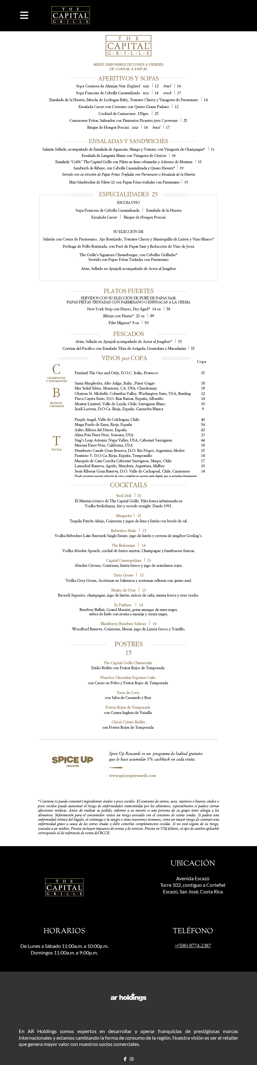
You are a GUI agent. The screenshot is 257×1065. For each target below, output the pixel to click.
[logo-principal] (70, 15)
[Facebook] (125, 1059)
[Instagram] (132, 1059)
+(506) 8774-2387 (193, 945)
